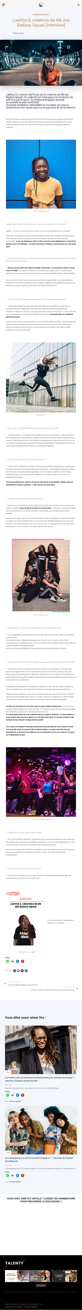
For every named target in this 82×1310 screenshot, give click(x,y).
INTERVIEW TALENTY (41, 15)
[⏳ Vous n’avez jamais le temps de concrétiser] (35, 1276)
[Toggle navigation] (67, 5)
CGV (40, 1304)
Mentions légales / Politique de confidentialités (21, 1304)
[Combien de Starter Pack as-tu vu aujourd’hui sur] (11, 1276)
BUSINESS (14, 1072)
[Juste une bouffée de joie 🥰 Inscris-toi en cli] (23, 1276)
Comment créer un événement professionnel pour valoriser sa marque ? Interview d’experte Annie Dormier (41, 1064)
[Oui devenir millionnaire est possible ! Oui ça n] (71, 1276)
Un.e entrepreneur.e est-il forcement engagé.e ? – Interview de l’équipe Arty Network (41, 1144)
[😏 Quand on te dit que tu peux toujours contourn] (47, 1276)
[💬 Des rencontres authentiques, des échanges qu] (59, 1276)
